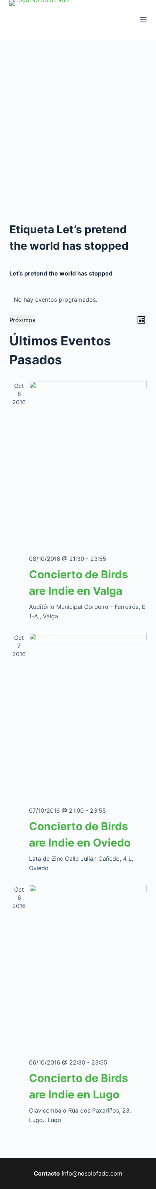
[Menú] (143, 19)
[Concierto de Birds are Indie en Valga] (88, 464)
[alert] (78, 299)
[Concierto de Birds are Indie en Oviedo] (88, 716)
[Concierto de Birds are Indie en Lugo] (88, 968)
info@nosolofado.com (92, 1173)
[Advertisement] (78, 121)
